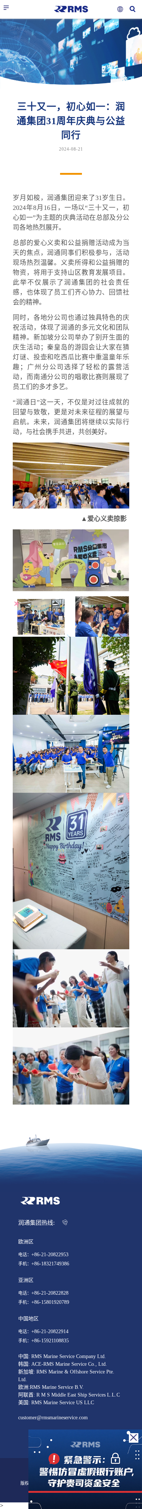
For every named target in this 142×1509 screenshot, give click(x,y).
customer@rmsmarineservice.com (53, 1417)
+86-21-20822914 (49, 1331)
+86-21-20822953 (49, 1254)
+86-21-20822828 (49, 1293)
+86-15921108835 (50, 1340)
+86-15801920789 (50, 1302)
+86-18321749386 (50, 1263)
